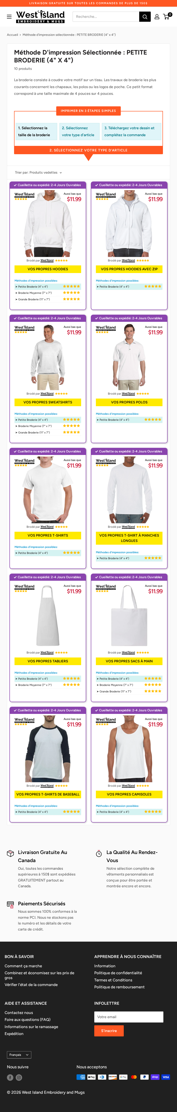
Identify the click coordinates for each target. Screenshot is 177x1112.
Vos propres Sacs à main (129, 661)
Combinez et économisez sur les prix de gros (39, 975)
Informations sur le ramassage (31, 1026)
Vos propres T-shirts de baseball (48, 794)
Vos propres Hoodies (48, 269)
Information (104, 966)
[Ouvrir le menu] (9, 16)
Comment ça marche (23, 966)
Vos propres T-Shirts (48, 535)
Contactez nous (19, 1012)
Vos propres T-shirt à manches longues (129, 538)
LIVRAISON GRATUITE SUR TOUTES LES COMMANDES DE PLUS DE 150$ (88, 3)
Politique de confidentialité (118, 973)
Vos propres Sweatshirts (48, 402)
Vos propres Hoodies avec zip (129, 269)
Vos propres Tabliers (48, 661)
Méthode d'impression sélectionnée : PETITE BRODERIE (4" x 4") (69, 35)
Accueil (12, 35)
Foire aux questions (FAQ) (27, 1019)
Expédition (14, 1033)
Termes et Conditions (113, 980)
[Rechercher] (145, 17)
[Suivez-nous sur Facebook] (10, 1077)
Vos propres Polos (129, 402)
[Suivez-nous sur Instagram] (19, 1077)
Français (15, 1055)
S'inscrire (109, 1031)
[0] (166, 16)
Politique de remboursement (119, 987)
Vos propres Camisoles (129, 794)
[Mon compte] (157, 16)
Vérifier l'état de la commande (31, 984)
